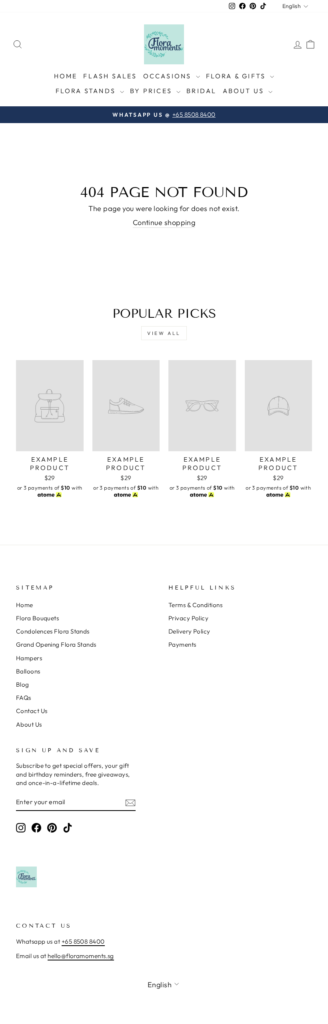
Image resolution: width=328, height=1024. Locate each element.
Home (66, 76)
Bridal (201, 91)
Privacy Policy (188, 618)
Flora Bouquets (37, 618)
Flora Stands (87, 91)
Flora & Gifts (237, 76)
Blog (22, 684)
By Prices (152, 91)
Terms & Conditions (195, 605)
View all (164, 333)
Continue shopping (164, 222)
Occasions (168, 76)
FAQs (23, 697)
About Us (245, 91)
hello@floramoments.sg (81, 956)
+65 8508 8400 (83, 941)
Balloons (28, 671)
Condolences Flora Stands (53, 631)
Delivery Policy (189, 631)
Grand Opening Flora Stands (56, 644)
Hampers (29, 658)
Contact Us (32, 711)
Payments (182, 644)
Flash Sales (110, 76)
